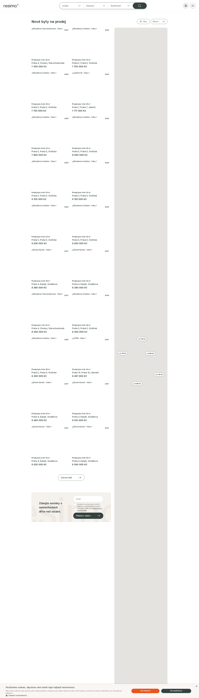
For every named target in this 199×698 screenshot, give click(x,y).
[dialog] (99, 691)
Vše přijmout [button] (145, 691)
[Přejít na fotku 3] (52, 56)
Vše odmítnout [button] (176, 691)
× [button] (196, 686)
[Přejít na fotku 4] (53, 56)
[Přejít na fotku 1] (48, 56)
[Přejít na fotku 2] (51, 56)
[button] (159, 375)
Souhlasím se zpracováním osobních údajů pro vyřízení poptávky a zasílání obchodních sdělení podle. (89, 507)
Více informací (18, 693)
